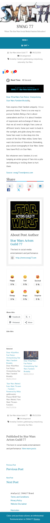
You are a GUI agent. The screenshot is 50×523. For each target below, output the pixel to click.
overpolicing (37, 59)
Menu (29, 40)
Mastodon (15, 510)
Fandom (20, 59)
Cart (30, 45)
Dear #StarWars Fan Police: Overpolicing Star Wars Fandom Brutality (31, 366)
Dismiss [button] (37, 519)
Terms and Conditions (20, 497)
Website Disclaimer (19, 504)
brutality (13, 59)
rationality (21, 62)
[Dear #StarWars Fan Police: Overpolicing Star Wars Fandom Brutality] (31, 355)
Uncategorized (25, 56)
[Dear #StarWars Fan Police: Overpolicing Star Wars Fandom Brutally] (15, 365)
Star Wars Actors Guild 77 (19, 53)
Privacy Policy (16, 500)
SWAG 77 (25, 26)
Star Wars (29, 62)
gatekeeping (28, 59)
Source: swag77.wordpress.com (19, 172)
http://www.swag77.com (26, 257)
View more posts (29, 448)
